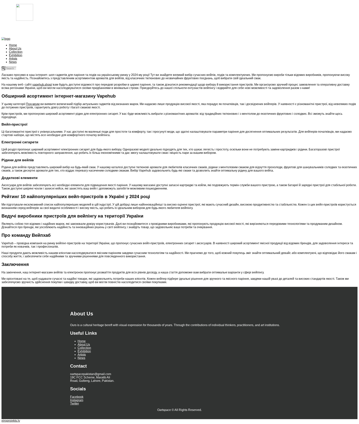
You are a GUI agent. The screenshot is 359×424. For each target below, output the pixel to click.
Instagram (76, 400)
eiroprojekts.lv (10, 420)
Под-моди (33, 104)
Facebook (76, 396)
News (81, 358)
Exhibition (84, 351)
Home (82, 341)
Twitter (74, 403)
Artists (82, 354)
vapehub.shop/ (42, 84)
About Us (84, 344)
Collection (84, 347)
